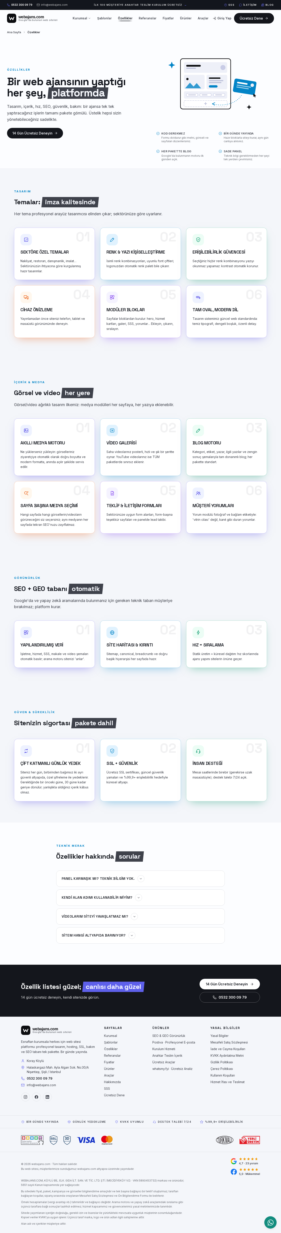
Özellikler (125, 18)
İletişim (250, 4)
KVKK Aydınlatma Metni (227, 1055)
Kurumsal (80, 18)
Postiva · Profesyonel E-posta (173, 1042)
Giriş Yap (224, 18)
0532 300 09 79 (21, 4)
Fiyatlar (168, 18)
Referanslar (148, 18)
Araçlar (109, 1075)
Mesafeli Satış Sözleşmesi (229, 1042)
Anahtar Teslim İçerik (167, 1055)
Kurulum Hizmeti (163, 1049)
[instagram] (25, 1097)
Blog (269, 4)
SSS (231, 4)
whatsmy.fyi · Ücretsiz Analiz (172, 1069)
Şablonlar (104, 18)
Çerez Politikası (222, 1069)
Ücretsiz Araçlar (163, 1062)
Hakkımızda (112, 1082)
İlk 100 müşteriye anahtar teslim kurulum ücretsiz (140, 4)
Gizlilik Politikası (222, 1062)
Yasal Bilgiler (220, 1036)
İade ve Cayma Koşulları (228, 1049)
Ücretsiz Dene (114, 1095)
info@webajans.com (54, 4)
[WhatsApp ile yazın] (270, 1222)
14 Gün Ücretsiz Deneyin (227, 984)
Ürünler (186, 18)
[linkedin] (47, 1097)
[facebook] (36, 1097)
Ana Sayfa (14, 32)
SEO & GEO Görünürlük (168, 1036)
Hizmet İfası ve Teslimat (228, 1082)
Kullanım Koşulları (223, 1075)
